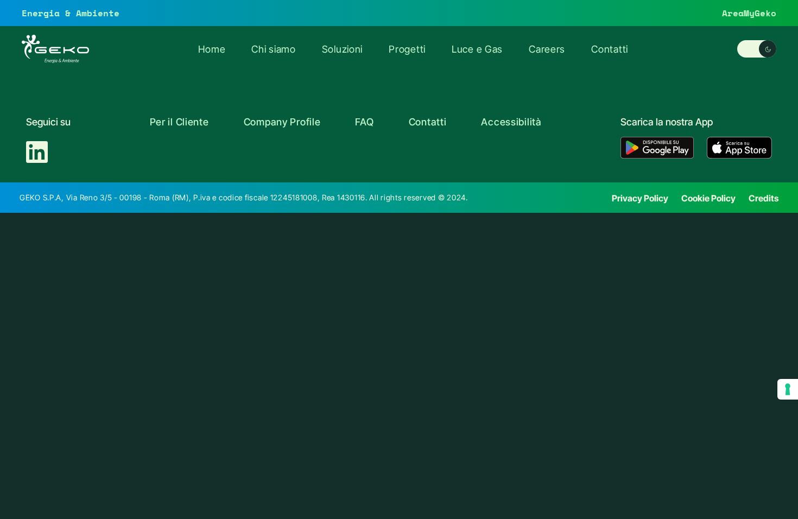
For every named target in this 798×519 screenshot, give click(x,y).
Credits (763, 198)
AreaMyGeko (749, 13)
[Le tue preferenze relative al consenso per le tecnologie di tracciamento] (787, 389)
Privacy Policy (640, 198)
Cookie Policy (708, 198)
